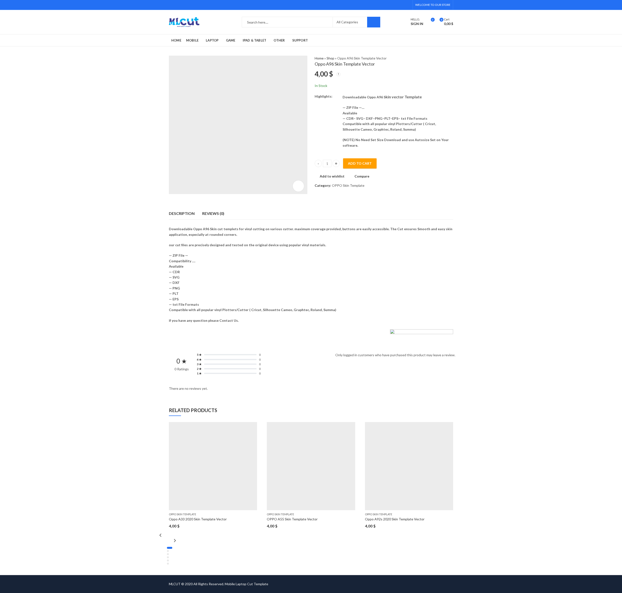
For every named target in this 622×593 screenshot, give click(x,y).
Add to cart (360, 163)
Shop (330, 58)
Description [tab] (182, 213)
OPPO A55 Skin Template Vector (292, 519)
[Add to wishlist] (253, 426)
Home (319, 58)
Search (373, 22)
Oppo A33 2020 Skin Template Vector (198, 519)
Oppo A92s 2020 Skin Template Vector (394, 519)
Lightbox (298, 186)
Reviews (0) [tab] (213, 213)
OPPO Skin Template (348, 185)
